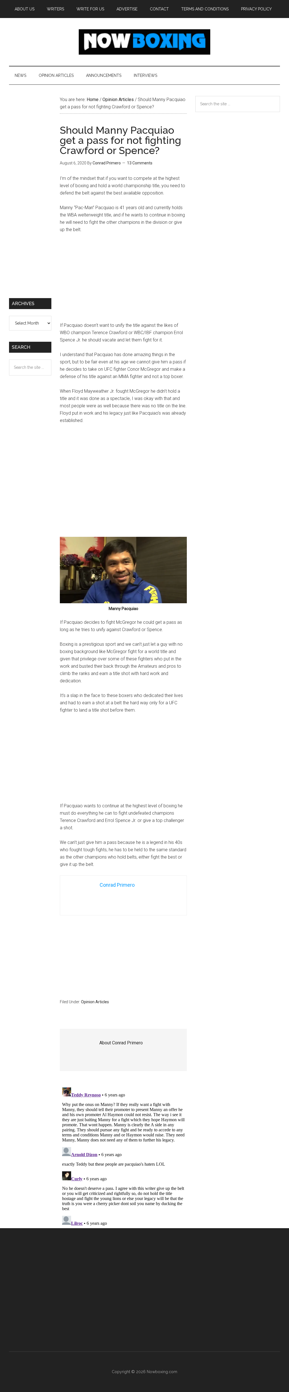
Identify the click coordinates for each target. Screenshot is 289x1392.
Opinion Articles (95, 1002)
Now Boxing (144, 42)
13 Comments (139, 163)
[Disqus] (123, 1155)
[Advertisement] (123, 280)
